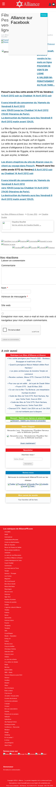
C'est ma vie (8, 693)
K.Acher (7, 740)
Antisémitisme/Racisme (11, 539)
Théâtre (7, 610)
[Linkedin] (43, 484)
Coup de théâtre (9, 646)
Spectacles (8, 617)
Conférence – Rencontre (12, 727)
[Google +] (33, 484)
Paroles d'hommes (10, 599)
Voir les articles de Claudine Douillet (26, 225)
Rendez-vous (9, 643)
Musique (7, 729)
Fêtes (6, 685)
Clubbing (7, 735)
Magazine (7, 578)
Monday (7, 667)
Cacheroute (8, 565)
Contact (7, 706)
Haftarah (7, 716)
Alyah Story (8, 745)
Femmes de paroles (10, 602)
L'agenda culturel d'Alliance (13, 607)
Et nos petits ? (9, 737)
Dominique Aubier (10, 724)
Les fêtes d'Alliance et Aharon (12, 214)
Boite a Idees (9, 690)
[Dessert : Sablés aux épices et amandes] (28, 421)
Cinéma (7, 711)
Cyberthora (8, 719)
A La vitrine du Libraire (11, 662)
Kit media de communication (11, 769)
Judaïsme (7, 552)
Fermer (43, 15)
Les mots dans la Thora (12, 568)
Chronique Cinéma (10, 649)
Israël (6, 534)
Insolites (7, 680)
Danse (6, 615)
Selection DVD (9, 651)
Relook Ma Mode (10, 586)
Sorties (7, 604)
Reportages (8, 589)
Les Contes (8, 576)
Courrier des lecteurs (11, 698)
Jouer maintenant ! (28, 443)
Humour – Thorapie (10, 573)
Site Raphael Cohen (11, 722)
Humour (7, 677)
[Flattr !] (31, 486)
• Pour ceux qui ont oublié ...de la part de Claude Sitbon (29, 383)
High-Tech (8, 597)
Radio (6, 664)
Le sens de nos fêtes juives (13, 555)
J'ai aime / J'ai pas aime (12, 696)
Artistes (7, 656)
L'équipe (7, 703)
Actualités (7, 531)
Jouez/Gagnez (9, 742)
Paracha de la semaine (11, 714)
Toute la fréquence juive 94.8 (13, 675)
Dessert (7, 682)
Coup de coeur (9, 654)
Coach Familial (9, 563)
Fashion (7, 612)
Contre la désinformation (12, 542)
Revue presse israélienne (12, 550)
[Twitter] (11, 484)
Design (7, 732)
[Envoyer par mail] (24, 486)
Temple (7, 571)
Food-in (7, 623)
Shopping (7, 625)
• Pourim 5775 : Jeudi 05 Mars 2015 (28, 387)
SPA (6, 630)
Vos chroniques (9, 688)
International (8, 537)
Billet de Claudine (10, 544)
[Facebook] (21, 484)
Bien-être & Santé (10, 584)
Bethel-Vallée (9, 669)
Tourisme (7, 628)
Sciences (7, 594)
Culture (7, 641)
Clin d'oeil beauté (10, 581)
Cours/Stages (9, 633)
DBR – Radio (8, 672)
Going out (8, 638)
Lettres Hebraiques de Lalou (13, 560)
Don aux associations (11, 709)
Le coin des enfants (11, 659)
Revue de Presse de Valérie (13, 547)
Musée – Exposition (10, 636)
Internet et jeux (9, 620)
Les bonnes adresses (11, 701)
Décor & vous (9, 591)
